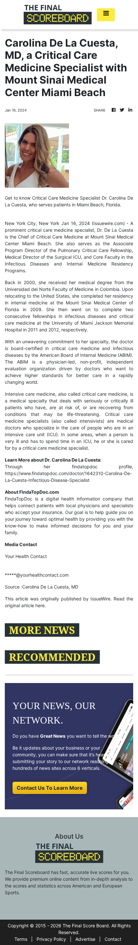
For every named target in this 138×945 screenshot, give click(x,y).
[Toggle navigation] (106, 14)
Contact (113, 939)
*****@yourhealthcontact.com (37, 575)
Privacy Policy (51, 939)
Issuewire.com (108, 223)
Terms (20, 939)
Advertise (85, 939)
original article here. (25, 605)
